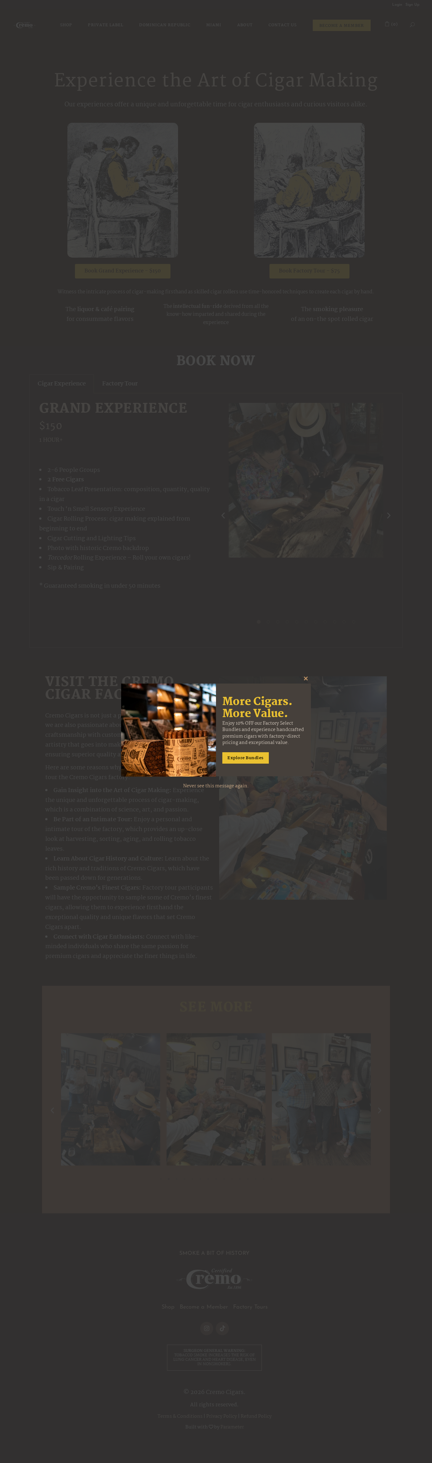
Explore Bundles (245, 758)
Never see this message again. (216, 786)
